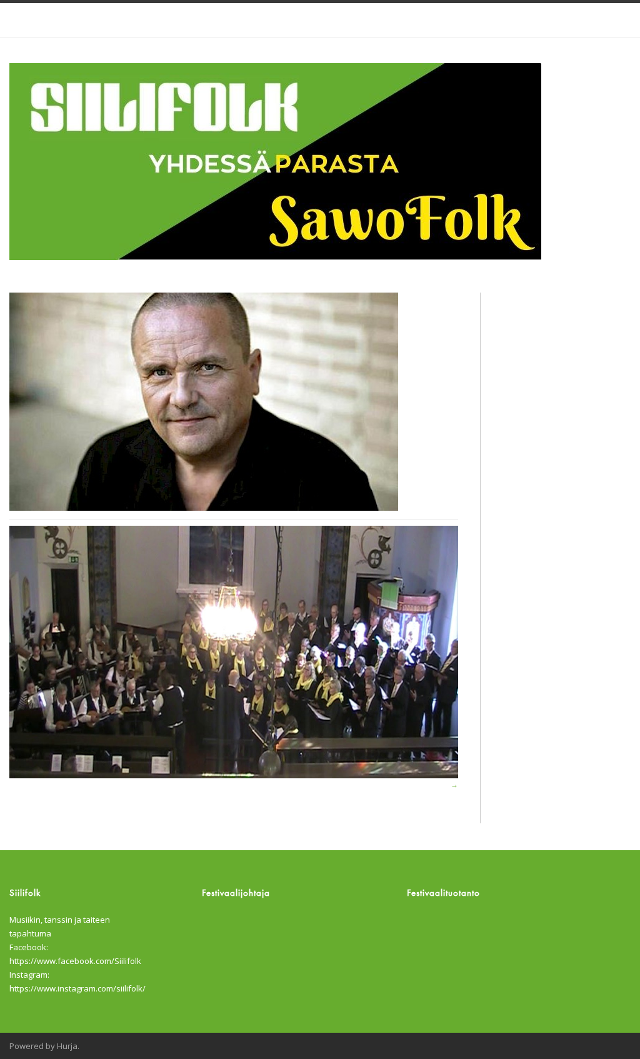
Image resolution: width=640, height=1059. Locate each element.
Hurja (67, 1045)
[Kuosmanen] (233, 402)
